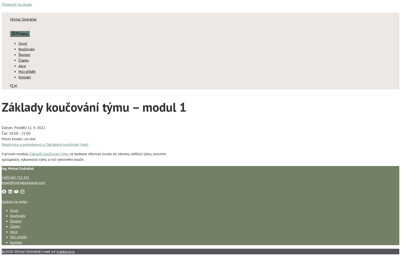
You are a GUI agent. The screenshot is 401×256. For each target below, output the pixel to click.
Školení (24, 54)
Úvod (22, 43)
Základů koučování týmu (49, 153)
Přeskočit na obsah (17, 4)
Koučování (26, 49)
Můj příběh (27, 71)
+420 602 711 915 (15, 177)
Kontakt (24, 77)
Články (23, 60)
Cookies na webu (14, 201)
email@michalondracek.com (23, 182)
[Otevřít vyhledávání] (14, 86)
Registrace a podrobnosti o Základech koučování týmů (45, 144)
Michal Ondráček (23, 19)
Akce (22, 66)
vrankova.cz (65, 251)
